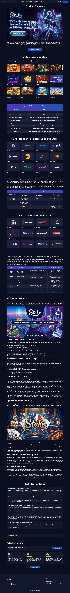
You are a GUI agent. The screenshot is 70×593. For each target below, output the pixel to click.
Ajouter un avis (57, 548)
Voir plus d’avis (35, 567)
